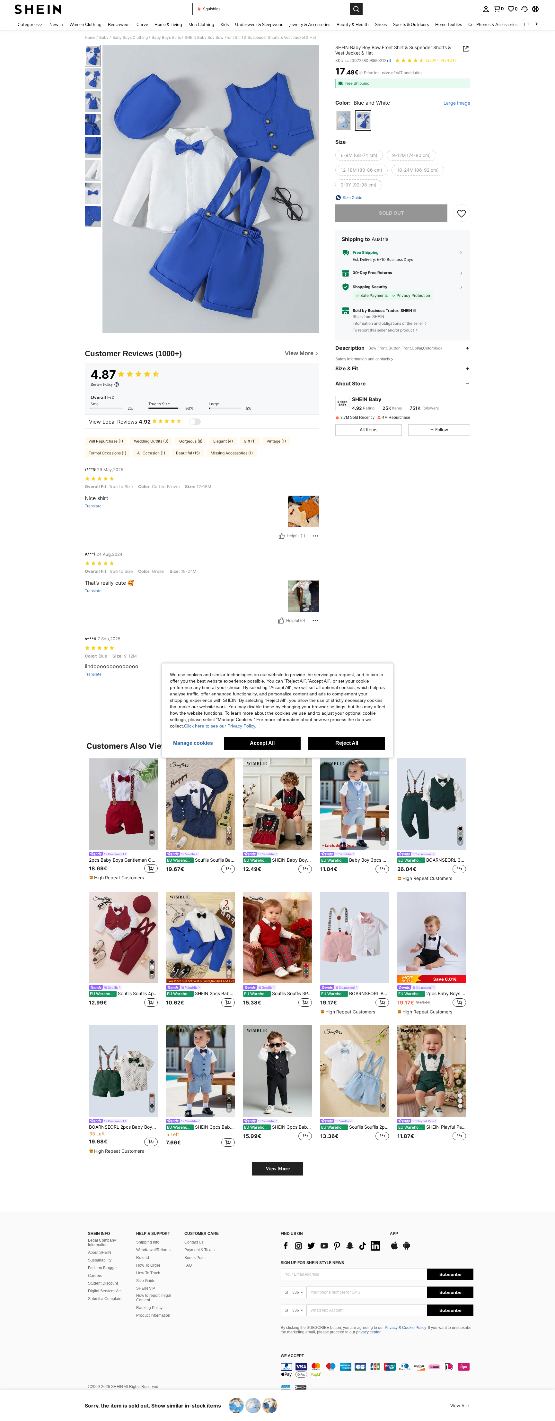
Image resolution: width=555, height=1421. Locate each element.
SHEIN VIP (145, 1288)
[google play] (406, 1248)
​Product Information (153, 1315)
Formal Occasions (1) (107, 453)
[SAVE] (461, 213)
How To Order (148, 1265)
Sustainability (99, 1260)
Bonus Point (195, 1257)
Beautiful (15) (188, 453)
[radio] (343, 120)
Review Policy (102, 384)
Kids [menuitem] (225, 24)
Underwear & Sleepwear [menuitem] (259, 24)
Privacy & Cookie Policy (405, 1327)
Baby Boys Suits (166, 37)
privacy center (368, 1332)
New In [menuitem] (56, 24)
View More (278, 1168)
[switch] (195, 421)
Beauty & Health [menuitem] (353, 24)
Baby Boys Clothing (130, 37)
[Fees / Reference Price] (361, 73)
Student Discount (103, 1283)
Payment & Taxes (199, 1250)
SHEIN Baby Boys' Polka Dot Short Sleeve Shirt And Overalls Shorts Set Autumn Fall (278, 860)
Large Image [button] (457, 103)
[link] (498, 9)
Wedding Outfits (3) (151, 441)
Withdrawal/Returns (153, 1250)
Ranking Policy (149, 1307)
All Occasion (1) (151, 453)
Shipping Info (147, 1242)
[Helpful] (282, 536)
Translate (93, 506)
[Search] (356, 9)
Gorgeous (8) (190, 441)
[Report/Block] (315, 536)
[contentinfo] (377, 1370)
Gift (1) (250, 441)
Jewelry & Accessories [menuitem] (309, 24)
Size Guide (145, 1281)
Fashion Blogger (102, 1268)
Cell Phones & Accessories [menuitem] (492, 24)
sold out (391, 213)
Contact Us (194, 1242)
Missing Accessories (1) (232, 453)
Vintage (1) (276, 441)
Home (90, 37)
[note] (117, 877)
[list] (332, 1246)
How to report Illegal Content (153, 1297)
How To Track (148, 1273)
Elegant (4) (223, 441)
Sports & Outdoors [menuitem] (411, 24)
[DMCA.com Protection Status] (300, 1387)
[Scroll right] (536, 24)
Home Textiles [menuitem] (448, 24)
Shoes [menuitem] (381, 24)
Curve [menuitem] (142, 24)
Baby (104, 37)
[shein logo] (37, 9)
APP (394, 1234)
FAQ (188, 1265)
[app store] (394, 1248)
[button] (524, 9)
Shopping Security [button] (370, 287)
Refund (142, 1257)
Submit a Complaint (105, 1298)
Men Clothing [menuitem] (201, 24)
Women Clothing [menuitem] (85, 24)
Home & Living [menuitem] (168, 24)
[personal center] (486, 9)
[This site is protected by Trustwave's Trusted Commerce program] (285, 1387)
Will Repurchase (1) (106, 441)
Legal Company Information (102, 1242)
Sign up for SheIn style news (312, 1263)
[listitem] (123, 820)
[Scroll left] (528, 24)
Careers (95, 1275)
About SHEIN (99, 1252)
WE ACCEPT (292, 1356)
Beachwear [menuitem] (119, 24)
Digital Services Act (104, 1291)
